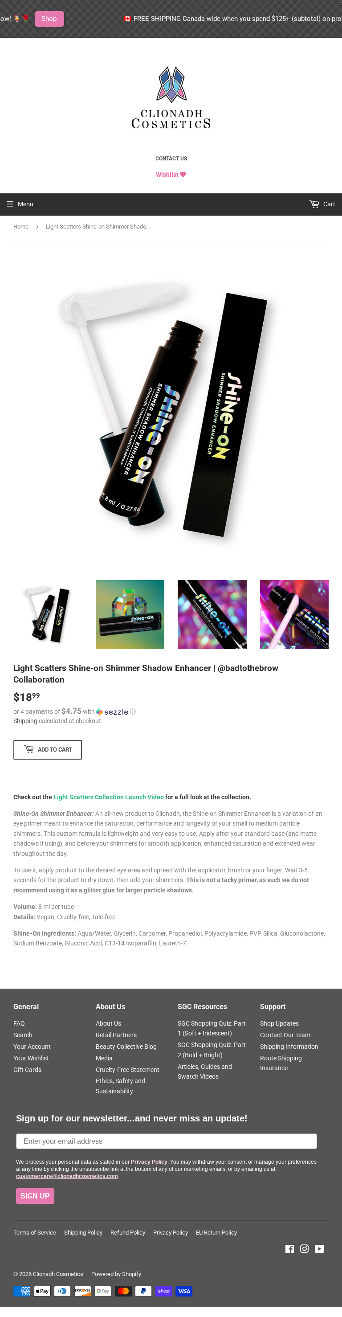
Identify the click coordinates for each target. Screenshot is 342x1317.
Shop (24, 19)
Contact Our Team (285, 1035)
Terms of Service (34, 1232)
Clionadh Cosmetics (58, 1274)
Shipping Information (289, 1046)
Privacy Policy (170, 1232)
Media (104, 1058)
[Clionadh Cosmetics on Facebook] (289, 1250)
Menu (25, 204)
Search (23, 1035)
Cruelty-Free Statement (127, 1069)
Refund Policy (127, 1232)
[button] (171, 711)
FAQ (19, 1023)
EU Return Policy (216, 1232)
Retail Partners (116, 1035)
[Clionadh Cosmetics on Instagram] (304, 1250)
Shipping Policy (83, 1232)
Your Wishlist (31, 1058)
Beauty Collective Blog (126, 1046)
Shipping (25, 720)
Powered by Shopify (116, 1274)
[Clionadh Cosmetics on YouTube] (319, 1250)
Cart (328, 204)
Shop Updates (279, 1023)
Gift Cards (27, 1069)
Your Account (32, 1046)
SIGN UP (35, 1196)
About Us (108, 1023)
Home (20, 226)
